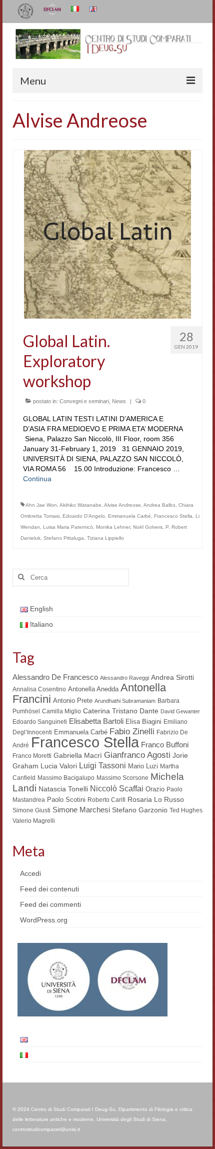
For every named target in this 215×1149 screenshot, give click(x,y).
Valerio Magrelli (33, 820)
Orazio (155, 789)
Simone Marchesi (81, 809)
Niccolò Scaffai (117, 788)
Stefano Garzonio (140, 810)
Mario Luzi (143, 766)
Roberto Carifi (107, 799)
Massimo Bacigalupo (66, 777)
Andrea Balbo (160, 505)
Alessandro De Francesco (55, 677)
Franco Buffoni (164, 744)
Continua (37, 479)
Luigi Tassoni (102, 765)
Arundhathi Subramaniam (125, 701)
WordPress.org (44, 920)
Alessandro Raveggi (124, 678)
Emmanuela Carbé (129, 516)
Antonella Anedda (93, 689)
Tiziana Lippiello (105, 538)
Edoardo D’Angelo (83, 516)
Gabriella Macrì (78, 755)
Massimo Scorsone (122, 777)
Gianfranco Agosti (137, 755)
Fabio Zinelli (132, 731)
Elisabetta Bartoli (96, 721)
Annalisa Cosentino (39, 689)
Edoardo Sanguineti (39, 721)
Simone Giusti (31, 810)
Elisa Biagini (144, 721)
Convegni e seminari (84, 401)
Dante (149, 711)
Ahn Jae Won (41, 505)
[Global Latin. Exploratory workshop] (107, 234)
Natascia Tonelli (63, 789)
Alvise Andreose (122, 505)
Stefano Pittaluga (64, 538)
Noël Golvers (147, 527)
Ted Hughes (186, 810)
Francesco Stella (173, 516)
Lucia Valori (58, 766)
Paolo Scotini (66, 799)
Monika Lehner (113, 527)
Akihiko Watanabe (81, 505)
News (119, 401)
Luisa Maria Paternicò (68, 527)
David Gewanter (180, 711)
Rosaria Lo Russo (156, 799)
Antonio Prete (72, 700)
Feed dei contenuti (49, 889)
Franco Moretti (32, 755)
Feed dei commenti (50, 904)
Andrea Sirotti (172, 677)
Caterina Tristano (110, 711)
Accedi (30, 873)
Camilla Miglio (61, 711)
